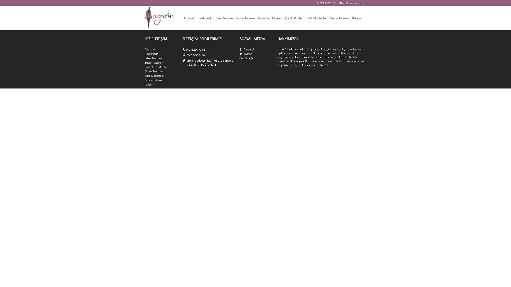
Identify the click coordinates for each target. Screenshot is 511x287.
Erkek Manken (224, 18)
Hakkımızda (205, 18)
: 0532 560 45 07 (195, 55)
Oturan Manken (339, 18)
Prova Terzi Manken (270, 18)
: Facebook (248, 49)
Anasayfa (189, 18)
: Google (248, 58)
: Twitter (247, 54)
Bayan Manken (245, 18)
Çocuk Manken (294, 18)
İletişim (356, 18)
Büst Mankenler (316, 18)
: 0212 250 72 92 (195, 49)
